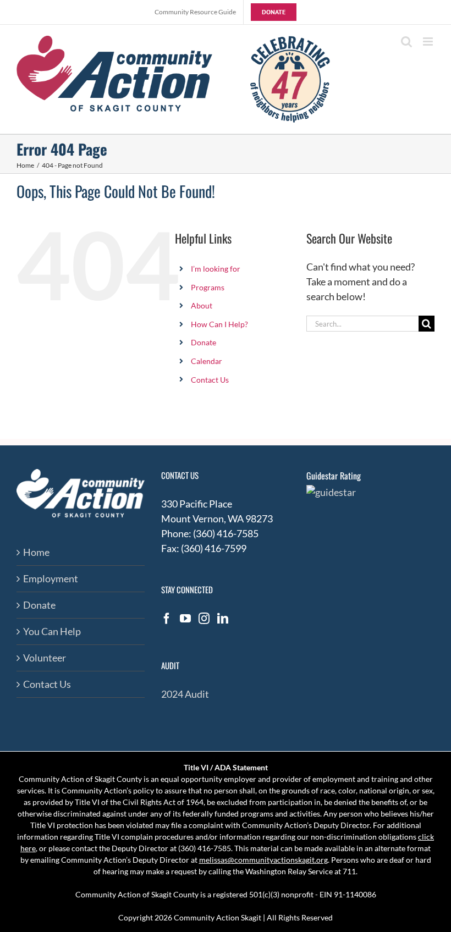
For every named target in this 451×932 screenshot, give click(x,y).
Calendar (206, 361)
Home (36, 552)
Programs (207, 287)
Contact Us (210, 379)
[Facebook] (166, 618)
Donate (203, 342)
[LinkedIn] (222, 618)
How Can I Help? (219, 324)
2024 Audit (185, 694)
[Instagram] (204, 618)
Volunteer (44, 658)
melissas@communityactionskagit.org (263, 859)
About (201, 305)
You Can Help (52, 631)
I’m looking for (215, 268)
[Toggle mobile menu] (429, 41)
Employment (50, 578)
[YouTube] (185, 618)
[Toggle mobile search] (406, 41)
